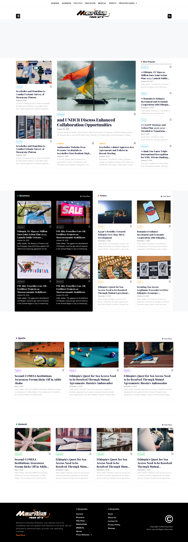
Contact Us (113, 521)
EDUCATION (90, 3)
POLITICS (78, 3)
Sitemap (111, 528)
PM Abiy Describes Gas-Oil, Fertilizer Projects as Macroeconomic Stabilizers (71, 234)
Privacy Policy (114, 525)
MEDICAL (102, 3)
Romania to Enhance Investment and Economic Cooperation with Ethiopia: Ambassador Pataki (155, 103)
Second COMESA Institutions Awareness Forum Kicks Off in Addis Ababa (38, 379)
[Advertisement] (94, 39)
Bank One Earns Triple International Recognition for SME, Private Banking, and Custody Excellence (155, 156)
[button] (170, 16)
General (55, 3)
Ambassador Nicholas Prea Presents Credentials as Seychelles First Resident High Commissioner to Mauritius (73, 152)
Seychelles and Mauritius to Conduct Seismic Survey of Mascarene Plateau (30, 94)
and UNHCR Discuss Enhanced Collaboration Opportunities (86, 122)
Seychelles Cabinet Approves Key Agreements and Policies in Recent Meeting (116, 150)
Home (110, 514)
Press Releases (127, 3)
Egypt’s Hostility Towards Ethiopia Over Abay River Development (112, 234)
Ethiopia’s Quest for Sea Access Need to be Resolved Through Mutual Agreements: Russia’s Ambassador (113, 291)
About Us (112, 517)
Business (66, 3)
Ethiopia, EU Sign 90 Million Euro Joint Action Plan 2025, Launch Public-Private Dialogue (32, 236)
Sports (112, 3)
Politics (103, 196)
